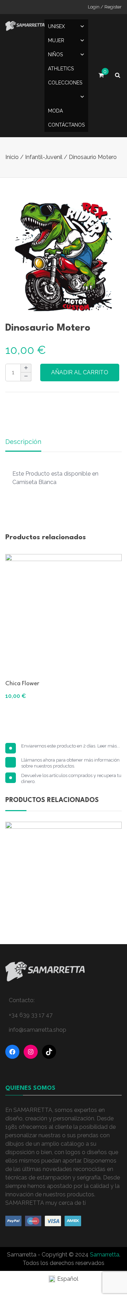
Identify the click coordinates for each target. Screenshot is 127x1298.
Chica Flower (22, 684)
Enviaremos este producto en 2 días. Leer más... (70, 746)
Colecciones (65, 82)
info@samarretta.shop (37, 1029)
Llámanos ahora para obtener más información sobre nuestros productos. (70, 763)
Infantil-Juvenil (43, 157)
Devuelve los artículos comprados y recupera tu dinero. (71, 778)
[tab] (23, 442)
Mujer (56, 40)
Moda (55, 111)
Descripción (23, 441)
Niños (55, 54)
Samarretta (104, 1254)
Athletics (61, 68)
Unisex (56, 26)
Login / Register (105, 6)
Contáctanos (66, 125)
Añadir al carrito (79, 372)
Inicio (12, 157)
